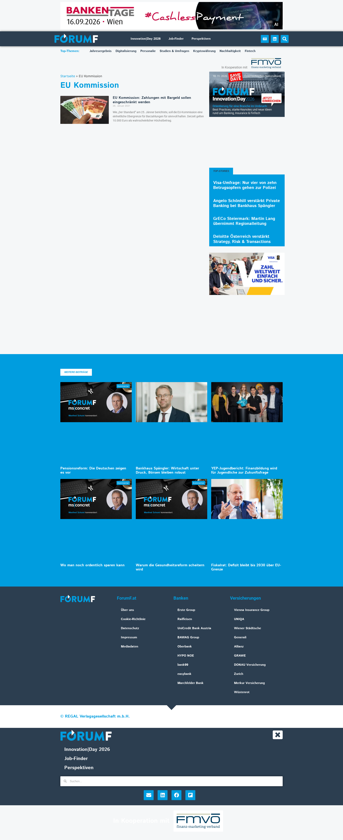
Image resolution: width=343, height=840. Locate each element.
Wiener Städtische (247, 628)
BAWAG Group (188, 637)
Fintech (250, 51)
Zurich (238, 674)
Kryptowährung (204, 51)
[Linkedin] (275, 39)
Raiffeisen (184, 619)
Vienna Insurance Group (251, 610)
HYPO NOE (185, 655)
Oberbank (184, 646)
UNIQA (239, 619)
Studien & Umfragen (174, 51)
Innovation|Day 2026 (146, 39)
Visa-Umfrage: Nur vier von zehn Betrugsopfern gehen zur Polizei (245, 185)
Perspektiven (201, 39)
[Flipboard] (190, 795)
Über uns (127, 610)
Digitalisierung (126, 51)
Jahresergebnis (101, 51)
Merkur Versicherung (249, 683)
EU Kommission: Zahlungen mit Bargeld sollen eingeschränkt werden (152, 100)
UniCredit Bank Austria (194, 628)
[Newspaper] (265, 39)
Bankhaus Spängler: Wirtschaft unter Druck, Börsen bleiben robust (167, 470)
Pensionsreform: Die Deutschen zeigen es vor (93, 470)
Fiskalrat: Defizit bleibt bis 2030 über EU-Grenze (246, 567)
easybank (184, 674)
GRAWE (240, 655)
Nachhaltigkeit (230, 51)
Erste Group (186, 610)
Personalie (148, 51)
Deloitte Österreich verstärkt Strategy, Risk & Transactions (242, 239)
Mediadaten (129, 646)
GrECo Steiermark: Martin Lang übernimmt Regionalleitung (244, 221)
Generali (240, 637)
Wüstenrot (242, 692)
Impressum (129, 637)
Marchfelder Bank (190, 683)
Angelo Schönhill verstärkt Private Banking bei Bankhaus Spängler (246, 203)
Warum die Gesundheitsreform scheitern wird (170, 567)
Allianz (239, 646)
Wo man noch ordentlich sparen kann (92, 565)
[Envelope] (149, 795)
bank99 (182, 665)
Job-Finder (176, 39)
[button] (285, 39)
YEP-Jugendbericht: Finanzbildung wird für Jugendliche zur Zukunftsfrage (244, 470)
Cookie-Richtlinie (133, 619)
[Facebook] (176, 795)
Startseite (67, 76)
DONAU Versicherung (250, 665)
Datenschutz (130, 628)
